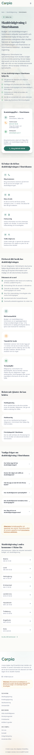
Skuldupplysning (7, 696)
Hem (3, 12)
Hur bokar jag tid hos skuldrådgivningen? (11, 464)
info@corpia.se (8, 677)
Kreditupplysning (7, 699)
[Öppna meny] (30, 3)
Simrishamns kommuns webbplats (16, 531)
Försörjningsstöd (7, 716)
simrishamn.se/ (14, 133)
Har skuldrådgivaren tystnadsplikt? (15, 493)
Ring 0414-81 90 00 (18, 148)
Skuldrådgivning (11, 12)
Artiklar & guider (7, 722)
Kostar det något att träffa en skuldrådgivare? (13, 474)
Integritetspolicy (7, 736)
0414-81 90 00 (13, 124)
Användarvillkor (6, 739)
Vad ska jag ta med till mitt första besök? (15, 484)
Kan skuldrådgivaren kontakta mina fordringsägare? (15, 501)
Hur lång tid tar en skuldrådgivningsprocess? (12, 511)
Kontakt (4, 733)
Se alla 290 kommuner (9, 637)
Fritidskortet (5, 719)
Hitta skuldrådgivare (8, 713)
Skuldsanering (6, 702)
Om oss (4, 730)
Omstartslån (5, 705)
